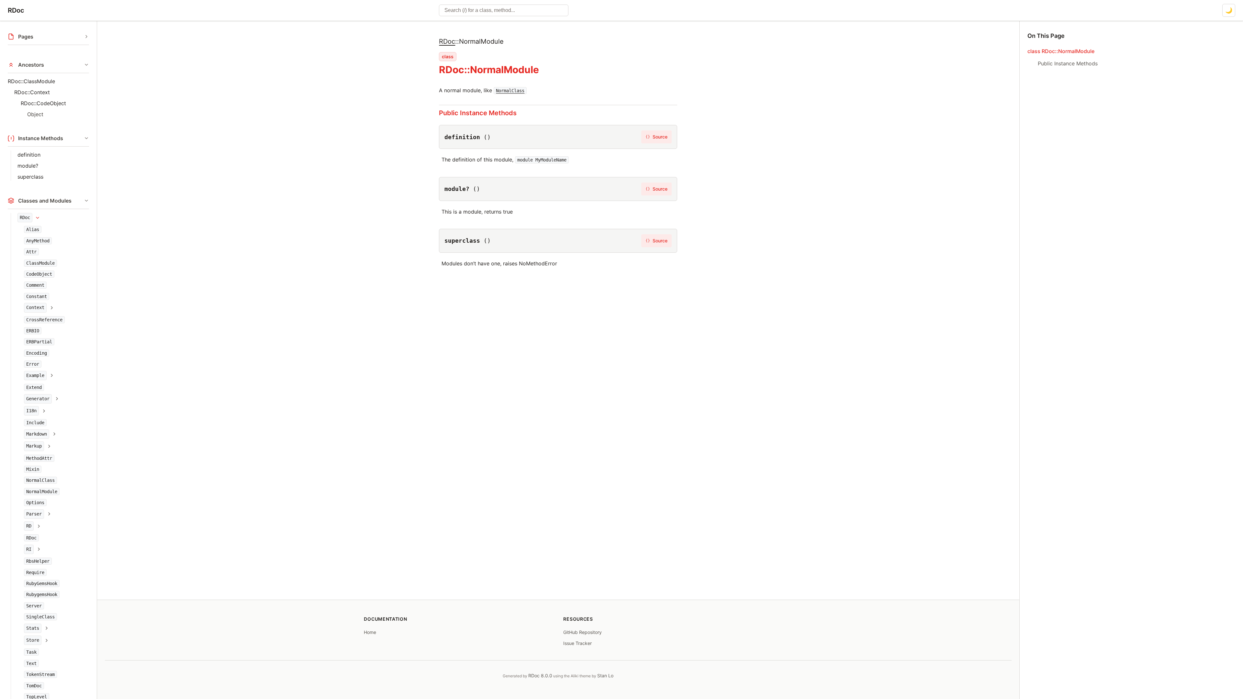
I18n (31, 410)
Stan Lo (605, 675)
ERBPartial (39, 341)
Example (35, 375)
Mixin (32, 469)
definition (28, 154)
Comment (35, 285)
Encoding (36, 353)
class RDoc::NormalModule (1060, 51)
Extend (34, 387)
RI (28, 549)
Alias (32, 229)
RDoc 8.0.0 (540, 675)
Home (370, 632)
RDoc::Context (32, 92)
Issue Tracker (577, 643)
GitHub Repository (582, 632)
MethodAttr (39, 458)
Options (35, 502)
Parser (34, 513)
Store (32, 640)
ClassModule (40, 263)
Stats (32, 628)
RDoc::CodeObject (43, 103)
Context (35, 307)
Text (31, 663)
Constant (36, 296)
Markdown (36, 434)
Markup (34, 446)
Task (31, 652)
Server (34, 605)
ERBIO (32, 330)
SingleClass (40, 616)
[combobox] (503, 10)
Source (656, 136)
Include (35, 422)
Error (32, 364)
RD (28, 525)
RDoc (16, 10)
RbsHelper (38, 561)
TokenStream (40, 674)
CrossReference (44, 319)
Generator (38, 398)
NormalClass (40, 480)
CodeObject (39, 274)
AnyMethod (38, 240)
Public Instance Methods (478, 113)
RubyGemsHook (41, 583)
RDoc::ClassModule (31, 81)
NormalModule (41, 491)
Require (35, 572)
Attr (31, 251)
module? (27, 165)
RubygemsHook (41, 594)
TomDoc (34, 685)
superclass (30, 176)
